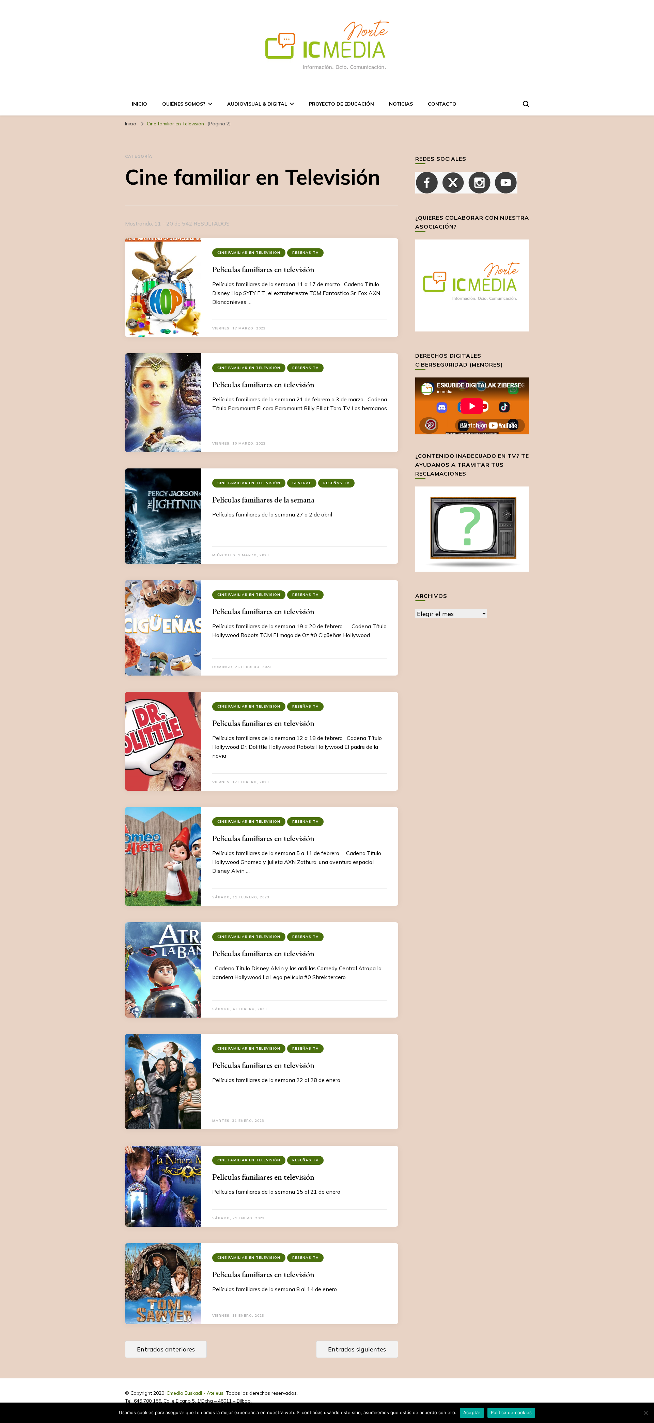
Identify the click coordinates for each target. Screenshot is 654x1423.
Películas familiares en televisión (263, 269)
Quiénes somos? (183, 104)
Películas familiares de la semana (263, 499)
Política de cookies (511, 1412)
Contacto (442, 104)
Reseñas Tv (305, 252)
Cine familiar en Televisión (248, 252)
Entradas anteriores (166, 1349)
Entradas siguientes (357, 1349)
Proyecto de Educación (341, 104)
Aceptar (472, 1412)
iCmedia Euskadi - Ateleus (194, 1393)
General (301, 483)
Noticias (401, 104)
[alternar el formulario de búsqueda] (526, 104)
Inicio (139, 104)
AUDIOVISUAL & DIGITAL (257, 104)
